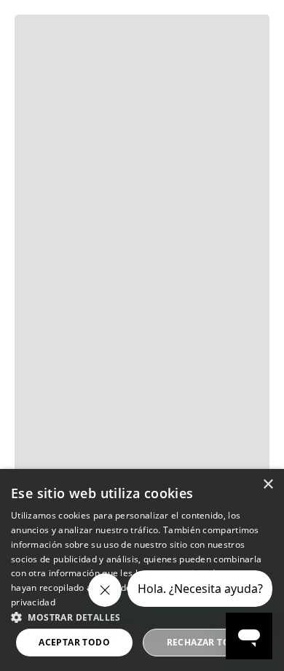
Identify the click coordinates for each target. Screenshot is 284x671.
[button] (142, 616)
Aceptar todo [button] (74, 642)
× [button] (267, 484)
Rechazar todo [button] (206, 642)
